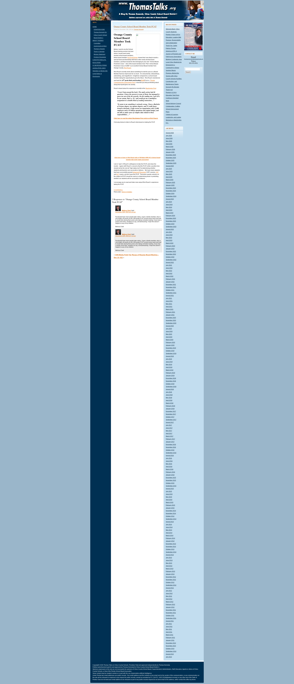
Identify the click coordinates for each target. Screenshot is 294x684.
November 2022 (171, 254)
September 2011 (171, 618)
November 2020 (171, 320)
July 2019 (169, 359)
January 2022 (170, 282)
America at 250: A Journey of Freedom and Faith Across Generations (173, 53)
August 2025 (170, 166)
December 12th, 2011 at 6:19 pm (125, 212)
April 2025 (169, 177)
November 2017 (171, 414)
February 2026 (170, 149)
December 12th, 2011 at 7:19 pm (125, 236)
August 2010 (170, 654)
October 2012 (170, 582)
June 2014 (169, 527)
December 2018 (171, 378)
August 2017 (170, 422)
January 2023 (170, 248)
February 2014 (170, 538)
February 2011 (170, 637)
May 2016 (169, 464)
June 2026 (169, 138)
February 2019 (170, 373)
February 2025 (170, 182)
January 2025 (170, 185)
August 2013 (170, 555)
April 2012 (169, 599)
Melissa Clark (126, 210)
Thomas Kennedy (139, 29)
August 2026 (170, 133)
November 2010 (171, 646)
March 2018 (169, 403)
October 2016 (170, 450)
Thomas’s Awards (99, 49)
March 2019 (169, 370)
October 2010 (170, 648)
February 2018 (170, 406)
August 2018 (170, 389)
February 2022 (170, 279)
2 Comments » (118, 190)
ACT (117, 174)
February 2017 (170, 439)
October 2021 (170, 290)
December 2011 (171, 610)
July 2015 (169, 491)
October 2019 (170, 351)
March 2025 (169, 180)
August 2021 (170, 295)
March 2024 (169, 213)
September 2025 (171, 163)
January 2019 (170, 375)
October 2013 (170, 549)
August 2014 (170, 522)
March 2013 (169, 568)
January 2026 (170, 152)
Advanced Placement (139, 172)
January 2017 (170, 442)
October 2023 (170, 224)
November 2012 (171, 579)
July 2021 (169, 298)
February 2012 (170, 604)
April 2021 (169, 306)
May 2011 (169, 629)
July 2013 (169, 557)
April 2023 (169, 240)
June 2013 (169, 560)
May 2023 (169, 237)
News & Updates (127, 192)
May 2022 (169, 271)
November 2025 (171, 157)
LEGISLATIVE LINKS (99, 68)
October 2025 (170, 160)
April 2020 (169, 337)
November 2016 (171, 447)
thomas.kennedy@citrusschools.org (193, 59)
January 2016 (170, 475)
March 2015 (169, 502)
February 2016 (170, 472)
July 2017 (169, 425)
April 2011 (169, 632)
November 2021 (171, 287)
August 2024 (170, 199)
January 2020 (170, 345)
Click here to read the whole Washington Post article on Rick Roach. (136, 118)
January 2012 (170, 607)
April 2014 (169, 533)
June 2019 (169, 362)
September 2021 (171, 293)
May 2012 (169, 596)
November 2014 (171, 513)
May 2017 (169, 431)
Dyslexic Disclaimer (100, 57)
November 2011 (171, 613)
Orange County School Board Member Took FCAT (135, 26)
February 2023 (170, 246)
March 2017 (169, 436)
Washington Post (151, 88)
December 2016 (171, 444)
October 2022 (170, 257)
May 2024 (169, 207)
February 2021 (170, 312)
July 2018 (169, 392)
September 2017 (171, 419)
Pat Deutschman (132, 57)
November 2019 (171, 348)
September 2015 (171, 486)
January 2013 (170, 574)
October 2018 (170, 384)
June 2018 (169, 395)
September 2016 (171, 453)
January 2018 (170, 408)
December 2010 (171, 643)
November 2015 (171, 480)
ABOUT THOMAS (98, 40)
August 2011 (170, 621)
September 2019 (171, 353)
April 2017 (169, 433)
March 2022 (169, 276)
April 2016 (169, 466)
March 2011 (169, 635)
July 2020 (169, 328)
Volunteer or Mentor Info (100, 71)
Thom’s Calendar (99, 51)
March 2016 (169, 469)
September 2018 (171, 386)
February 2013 (170, 571)
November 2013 (171, 546)
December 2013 (171, 544)
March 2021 (169, 309)
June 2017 (169, 428)
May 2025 (169, 174)
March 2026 (169, 146)
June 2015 (169, 494)
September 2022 (171, 260)
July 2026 (169, 135)
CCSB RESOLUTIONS (100, 65)
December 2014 (171, 511)
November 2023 (171, 221)
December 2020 (171, 317)
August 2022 (170, 262)
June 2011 (169, 626)
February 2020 (170, 342)
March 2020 (169, 340)
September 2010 (171, 651)
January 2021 (170, 315)
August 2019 (170, 356)
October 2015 (170, 483)
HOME (95, 27)
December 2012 (171, 577)
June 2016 (169, 461)
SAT (157, 172)
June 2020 (169, 331)
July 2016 (169, 458)
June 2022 (169, 268)
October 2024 (170, 193)
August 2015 (170, 488)
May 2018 (169, 397)
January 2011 (170, 640)
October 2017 (170, 417)
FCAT (143, 80)
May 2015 (169, 497)
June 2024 (169, 204)
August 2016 (170, 455)
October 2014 (170, 516)
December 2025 (171, 155)
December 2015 (171, 477)
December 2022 (171, 251)
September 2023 (171, 226)
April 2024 (169, 210)
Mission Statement (99, 54)
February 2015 (170, 505)
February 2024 (170, 215)
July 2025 (169, 169)
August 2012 (170, 588)
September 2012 (171, 585)
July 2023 (169, 232)
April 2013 (169, 566)
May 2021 (169, 304)
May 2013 (169, 563)
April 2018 (169, 400)
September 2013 (171, 552)
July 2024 (169, 202)
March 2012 (169, 602)
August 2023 (170, 229)
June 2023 (169, 235)
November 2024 (171, 191)
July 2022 (169, 265)
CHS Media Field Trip (123, 255)
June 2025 (169, 171)
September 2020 (171, 323)
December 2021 (171, 284)
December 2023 (171, 218)
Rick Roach (127, 68)
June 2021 (169, 301)
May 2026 (169, 141)
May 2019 (169, 364)
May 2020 (169, 334)
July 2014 (169, 524)
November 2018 (171, 381)
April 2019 (169, 367)
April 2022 (169, 273)
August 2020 (170, 326)
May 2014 (169, 530)
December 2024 (171, 188)
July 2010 (169, 657)
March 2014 (169, 535)
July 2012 (169, 590)
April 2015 (169, 499)
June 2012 (169, 593)
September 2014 (171, 519)
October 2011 (170, 615)
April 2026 (169, 144)
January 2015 (170, 508)
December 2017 (171, 411)
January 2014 (170, 541)
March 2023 (169, 243)
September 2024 (171, 196)
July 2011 (169, 624)
